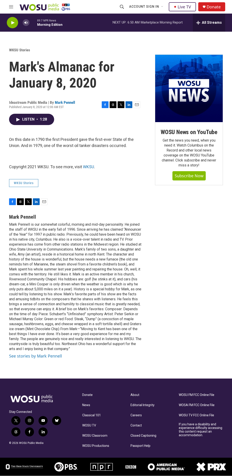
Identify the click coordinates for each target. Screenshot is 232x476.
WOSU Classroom (94, 435)
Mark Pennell (65, 102)
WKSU (88, 166)
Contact (136, 425)
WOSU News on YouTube (189, 132)
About (134, 395)
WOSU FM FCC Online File (196, 395)
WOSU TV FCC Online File (196, 415)
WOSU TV (89, 425)
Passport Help (140, 446)
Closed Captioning (143, 435)
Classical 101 (91, 415)
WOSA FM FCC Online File (197, 405)
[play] (12, 22)
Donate (214, 7)
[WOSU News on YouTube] (189, 88)
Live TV (184, 6)
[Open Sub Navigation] (162, 7)
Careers (136, 415)
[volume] (26, 23)
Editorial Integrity (142, 405)
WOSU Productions (95, 446)
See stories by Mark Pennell (35, 356)
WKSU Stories (19, 50)
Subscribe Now (189, 175)
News (86, 405)
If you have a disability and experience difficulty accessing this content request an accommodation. (200, 430)
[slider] (33, 22)
